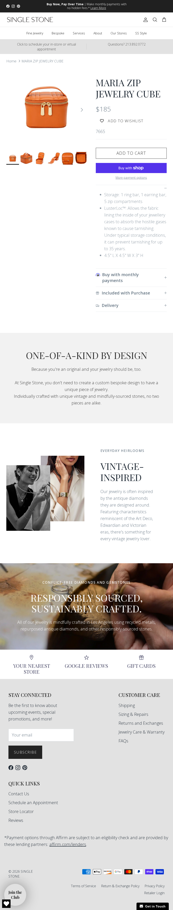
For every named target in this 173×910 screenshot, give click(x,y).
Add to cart (131, 153)
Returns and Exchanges (141, 723)
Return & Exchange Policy (120, 886)
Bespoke (58, 33)
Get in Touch (154, 906)
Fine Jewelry (34, 33)
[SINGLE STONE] (30, 20)
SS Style (141, 33)
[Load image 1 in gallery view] (46, 108)
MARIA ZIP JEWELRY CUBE (43, 60)
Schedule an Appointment (33, 802)
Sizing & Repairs (133, 714)
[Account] (144, 19)
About (97, 33)
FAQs (123, 741)
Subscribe (25, 752)
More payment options (131, 178)
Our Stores (119, 33)
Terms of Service (83, 886)
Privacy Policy (155, 886)
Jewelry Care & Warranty (142, 732)
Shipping (127, 705)
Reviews (15, 820)
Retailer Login (154, 893)
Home (11, 60)
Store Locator (21, 811)
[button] (15, 895)
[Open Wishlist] (6, 903)
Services (79, 33)
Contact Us (18, 794)
